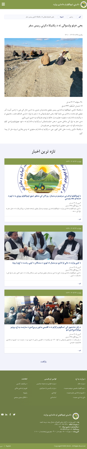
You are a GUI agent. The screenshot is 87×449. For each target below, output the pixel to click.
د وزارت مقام (81, 383)
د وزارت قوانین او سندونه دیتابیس (46, 383)
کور (80, 16)
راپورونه (25, 392)
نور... (79, 219)
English (8, 446)
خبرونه (62, 16)
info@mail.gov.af (66, 429)
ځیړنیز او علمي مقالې (21, 388)
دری (1, 446)
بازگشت (43, 362)
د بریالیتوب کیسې (21, 383)
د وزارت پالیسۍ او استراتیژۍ (47, 388)
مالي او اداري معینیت (79, 397)
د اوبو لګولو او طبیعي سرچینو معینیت (74, 388)
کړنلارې (54, 392)
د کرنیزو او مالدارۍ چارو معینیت (76, 392)
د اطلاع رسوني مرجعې (20, 397)
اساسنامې (53, 397)
